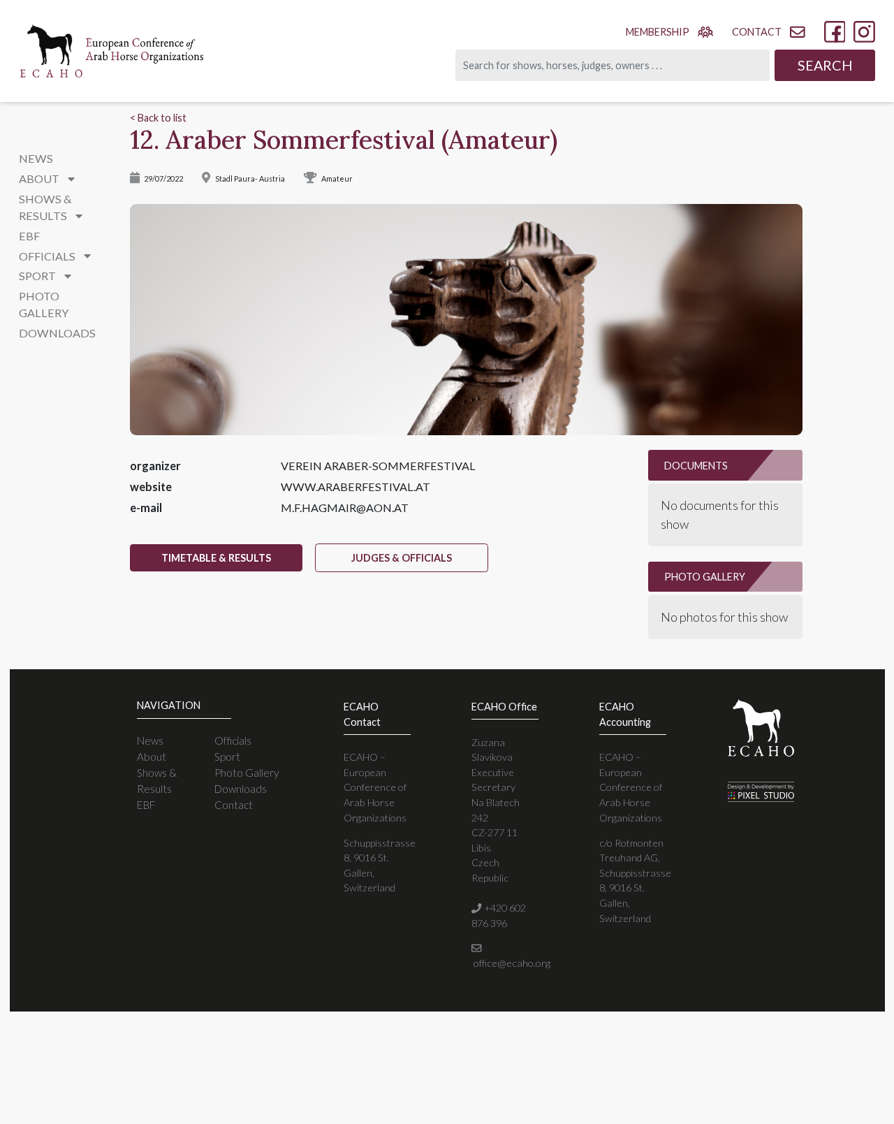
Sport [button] (38, 275)
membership (657, 32)
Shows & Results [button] (45, 207)
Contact (233, 804)
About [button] (40, 178)
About (151, 756)
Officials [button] (48, 256)
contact (757, 32)
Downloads (57, 333)
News (36, 158)
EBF (29, 235)
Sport (227, 756)
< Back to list (158, 118)
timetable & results (216, 558)
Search (825, 65)
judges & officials (401, 558)
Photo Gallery (43, 304)
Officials (232, 740)
